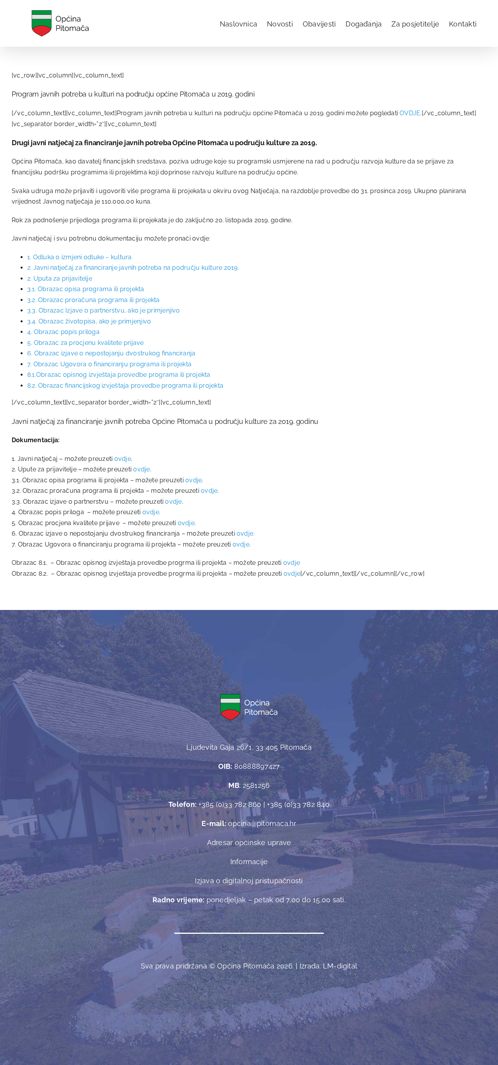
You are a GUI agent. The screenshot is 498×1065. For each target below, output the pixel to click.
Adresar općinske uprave (249, 842)
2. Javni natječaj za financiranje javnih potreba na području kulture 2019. (133, 267)
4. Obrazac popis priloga (63, 332)
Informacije (249, 862)
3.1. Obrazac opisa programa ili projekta (85, 289)
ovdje (122, 458)
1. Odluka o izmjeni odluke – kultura (79, 257)
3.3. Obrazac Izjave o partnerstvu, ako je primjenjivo (103, 310)
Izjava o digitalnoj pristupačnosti (249, 881)
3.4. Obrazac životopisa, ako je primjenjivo (89, 321)
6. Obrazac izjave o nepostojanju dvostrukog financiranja (111, 353)
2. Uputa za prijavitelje (59, 278)
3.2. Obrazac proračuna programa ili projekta (93, 300)
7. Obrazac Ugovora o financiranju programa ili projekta (109, 364)
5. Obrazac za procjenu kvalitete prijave (85, 342)
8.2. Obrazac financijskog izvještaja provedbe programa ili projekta (125, 385)
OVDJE (410, 113)
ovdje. (245, 533)
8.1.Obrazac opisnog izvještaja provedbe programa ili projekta (118, 374)
